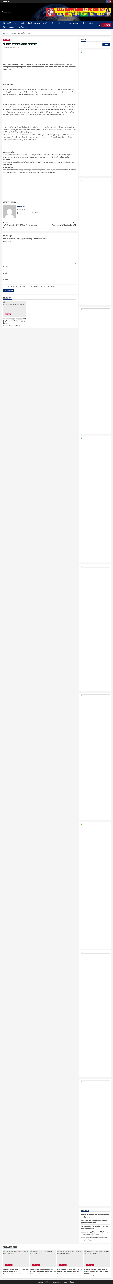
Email (5, 273)
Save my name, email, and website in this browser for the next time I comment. (29, 286)
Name (5, 266)
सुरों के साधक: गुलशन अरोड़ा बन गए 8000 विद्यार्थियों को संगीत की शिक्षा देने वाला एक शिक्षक (14, 321)
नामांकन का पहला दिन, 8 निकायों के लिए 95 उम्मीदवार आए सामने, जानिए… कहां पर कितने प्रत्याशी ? (96, 1271)
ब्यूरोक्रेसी (29, 23)
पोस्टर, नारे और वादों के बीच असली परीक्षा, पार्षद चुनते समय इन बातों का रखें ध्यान (16, 1270)
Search (83, 40)
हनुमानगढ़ (75, 23)
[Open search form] (99, 25)
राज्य (16, 23)
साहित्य (59, 23)
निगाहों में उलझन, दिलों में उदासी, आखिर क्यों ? (64, 223)
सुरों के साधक (6, 39)
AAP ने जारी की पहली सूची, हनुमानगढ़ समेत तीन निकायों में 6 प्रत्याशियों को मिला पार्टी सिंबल (43, 1270)
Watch (108, 25)
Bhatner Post (8, 47)
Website (5, 280)
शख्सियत (91, 23)
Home (3, 23)
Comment (7, 242)
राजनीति (9, 23)
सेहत (70, 23)
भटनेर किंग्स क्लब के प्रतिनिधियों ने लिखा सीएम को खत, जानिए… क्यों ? (20, 224)
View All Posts (36, 213)
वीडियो (4, 27)
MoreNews (62, 1282)
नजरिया (83, 23)
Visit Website (23, 213)
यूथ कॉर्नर (45, 23)
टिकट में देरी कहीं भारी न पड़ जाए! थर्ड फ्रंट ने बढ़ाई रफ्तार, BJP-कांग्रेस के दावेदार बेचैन (69, 1270)
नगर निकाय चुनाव (23, 27)
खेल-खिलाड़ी (37, 23)
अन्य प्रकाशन (12, 27)
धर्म (64, 23)
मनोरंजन (53, 23)
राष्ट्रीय (22, 23)
